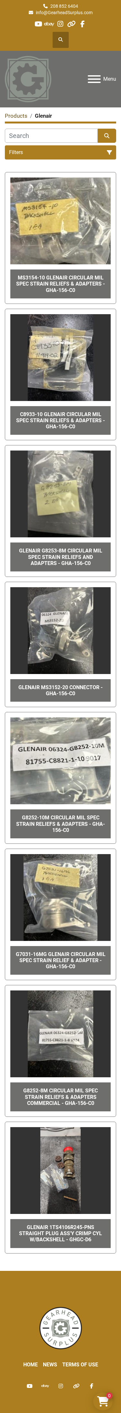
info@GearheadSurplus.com (64, 12)
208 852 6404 (64, 6)
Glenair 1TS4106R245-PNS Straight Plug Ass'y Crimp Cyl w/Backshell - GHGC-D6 (60, 1233)
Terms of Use (80, 1365)
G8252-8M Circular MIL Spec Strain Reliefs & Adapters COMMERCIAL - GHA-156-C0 (60, 1097)
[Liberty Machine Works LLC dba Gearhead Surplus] (60, 1328)
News (50, 1365)
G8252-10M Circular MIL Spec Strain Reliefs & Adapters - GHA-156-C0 (60, 824)
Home (30, 1365)
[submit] (107, 136)
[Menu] (94, 79)
